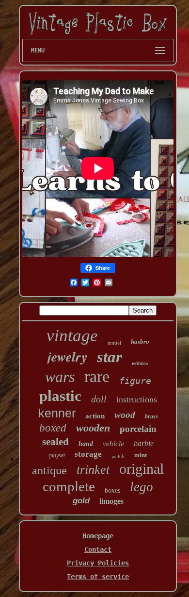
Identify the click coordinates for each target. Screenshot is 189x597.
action (95, 416)
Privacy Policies (98, 563)
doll (99, 399)
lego (141, 487)
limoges (111, 501)
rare (97, 376)
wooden (93, 428)
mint (140, 455)
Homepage (97, 536)
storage (88, 454)
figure (135, 381)
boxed (52, 428)
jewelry (67, 356)
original (141, 469)
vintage (72, 335)
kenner (57, 413)
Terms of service (98, 576)
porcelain (138, 429)
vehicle (113, 444)
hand (86, 444)
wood (124, 415)
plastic (60, 395)
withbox (140, 363)
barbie (144, 443)
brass (151, 416)
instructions (136, 399)
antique (49, 470)
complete (69, 486)
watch (118, 456)
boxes (112, 490)
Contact (97, 549)
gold (81, 500)
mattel (114, 343)
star (109, 356)
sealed (55, 442)
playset (57, 455)
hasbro (140, 341)
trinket (93, 470)
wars (60, 376)
